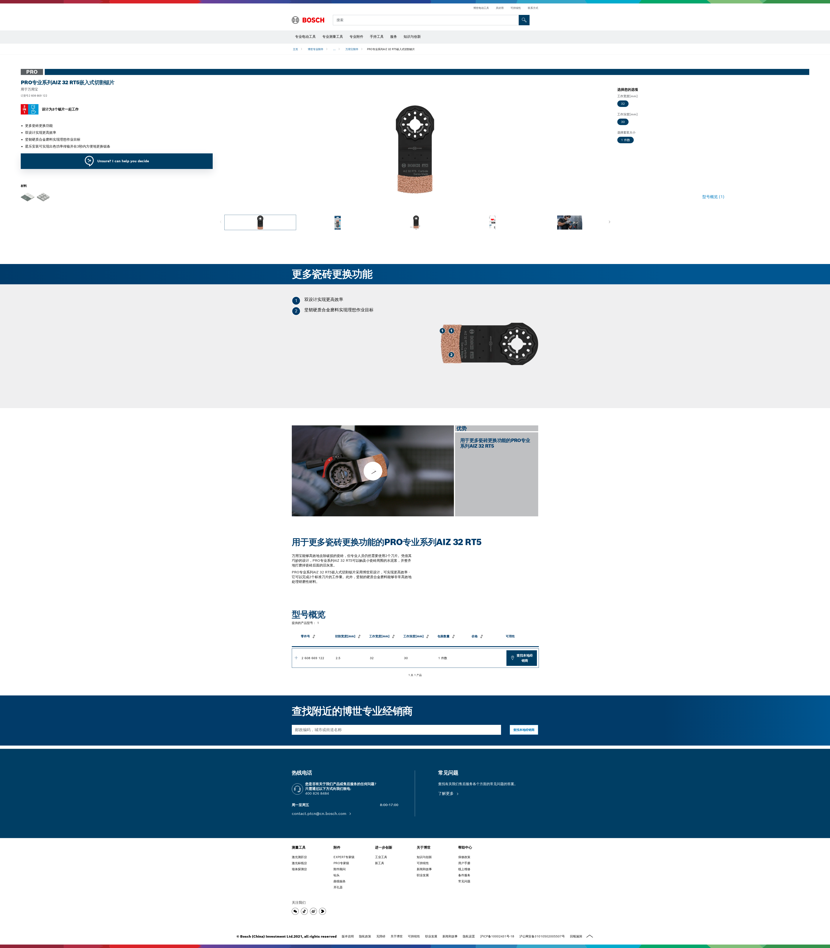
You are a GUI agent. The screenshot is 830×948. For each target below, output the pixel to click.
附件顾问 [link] (340, 869)
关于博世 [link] (424, 847)
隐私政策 (365, 936)
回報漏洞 (576, 936)
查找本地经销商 (525, 658)
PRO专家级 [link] (341, 863)
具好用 (500, 8)
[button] (609, 222)
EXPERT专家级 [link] (344, 857)
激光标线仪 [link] (299, 863)
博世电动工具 (481, 8)
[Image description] (260, 222)
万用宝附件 (351, 49)
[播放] (373, 470)
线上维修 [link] (464, 869)
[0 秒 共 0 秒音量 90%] (415, 149)
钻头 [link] (337, 875)
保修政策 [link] (464, 857)
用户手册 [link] (464, 863)
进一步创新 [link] (383, 847)
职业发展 (431, 936)
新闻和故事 (450, 936)
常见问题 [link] (464, 881)
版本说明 (348, 936)
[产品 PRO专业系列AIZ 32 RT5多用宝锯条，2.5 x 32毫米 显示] (296, 657)
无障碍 (380, 936)
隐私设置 (469, 936)
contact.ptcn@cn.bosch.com (320, 813)
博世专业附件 (315, 49)
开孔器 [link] (338, 887)
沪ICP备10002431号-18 (497, 936)
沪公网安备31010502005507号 (542, 936)
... (334, 49)
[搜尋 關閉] (514, 20)
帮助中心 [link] (465, 847)
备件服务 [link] (464, 875)
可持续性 (516, 8)
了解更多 (446, 793)
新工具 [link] (379, 863)
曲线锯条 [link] (340, 881)
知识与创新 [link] (424, 857)
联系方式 (533, 8)
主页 (295, 49)
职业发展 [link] (423, 875)
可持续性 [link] (423, 863)
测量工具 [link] (299, 847)
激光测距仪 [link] (299, 857)
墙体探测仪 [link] (299, 869)
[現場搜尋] (524, 20)
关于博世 (397, 936)
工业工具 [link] (381, 857)
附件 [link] (337, 847)
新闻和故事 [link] (424, 869)
